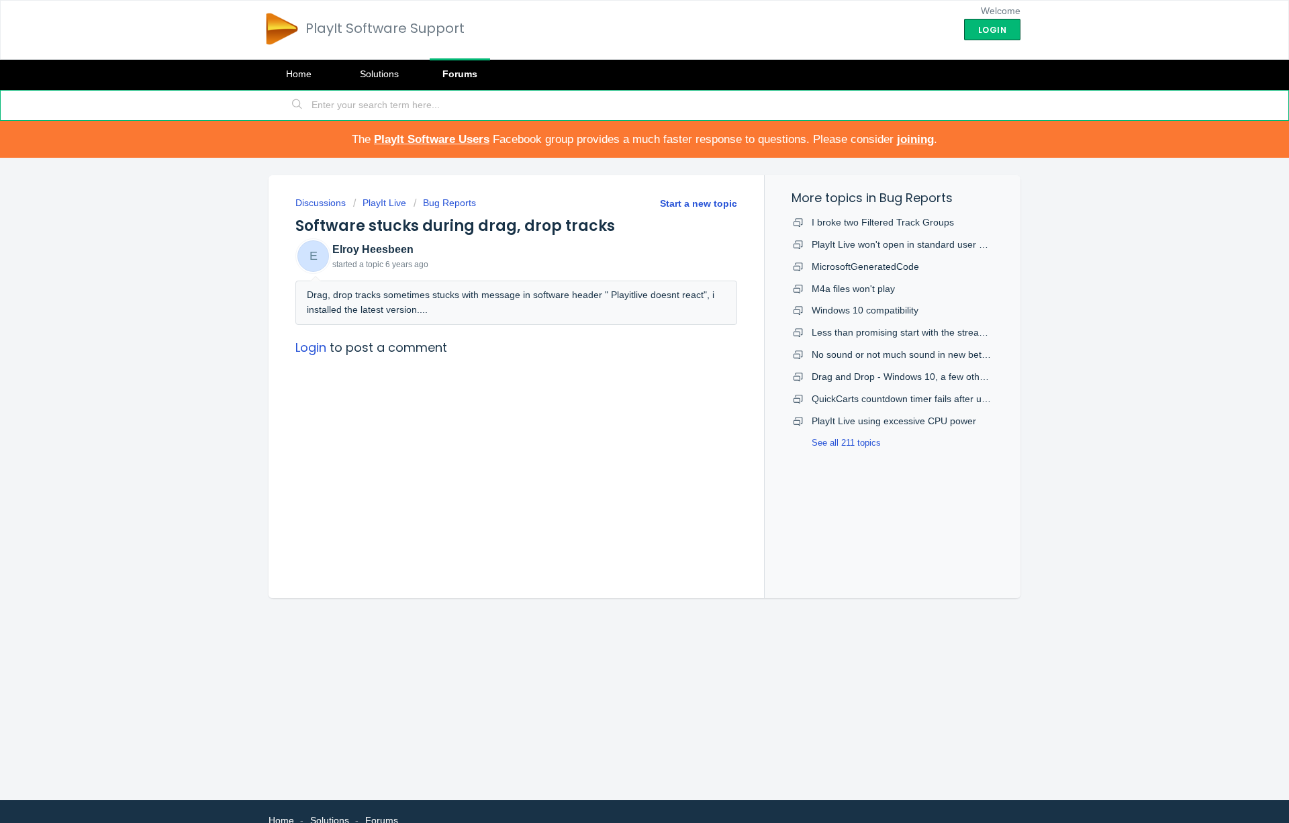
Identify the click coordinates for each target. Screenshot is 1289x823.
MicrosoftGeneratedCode (865, 266)
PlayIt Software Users (431, 139)
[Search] (297, 105)
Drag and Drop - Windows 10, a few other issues (915, 376)
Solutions (379, 73)
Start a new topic (698, 203)
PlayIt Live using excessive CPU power (894, 421)
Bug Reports (449, 202)
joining (915, 139)
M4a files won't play (853, 288)
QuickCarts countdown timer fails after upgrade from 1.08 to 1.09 (950, 398)
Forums (459, 73)
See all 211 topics (846, 443)
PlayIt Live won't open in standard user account (912, 244)
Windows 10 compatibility (865, 310)
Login (310, 347)
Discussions (320, 202)
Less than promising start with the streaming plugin (920, 332)
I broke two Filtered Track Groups (883, 222)
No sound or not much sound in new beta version (916, 354)
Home (299, 73)
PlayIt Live (384, 202)
